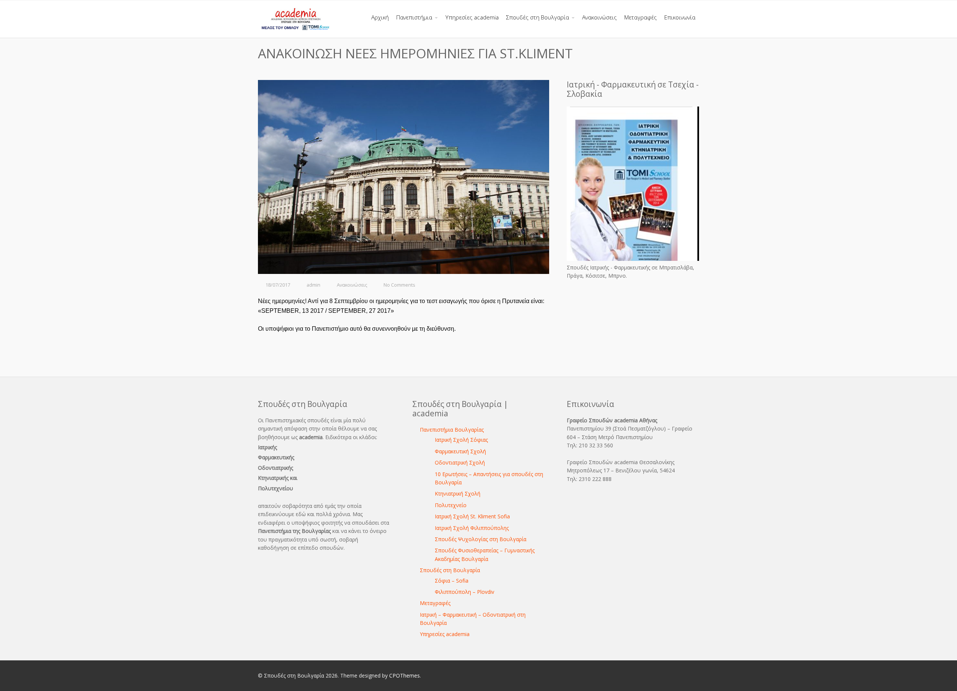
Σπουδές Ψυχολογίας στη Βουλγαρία (480, 539)
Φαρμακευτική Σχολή (460, 451)
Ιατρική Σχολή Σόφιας (461, 439)
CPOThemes (404, 675)
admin (313, 285)
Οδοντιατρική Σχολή (460, 462)
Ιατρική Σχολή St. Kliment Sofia (472, 516)
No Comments (399, 285)
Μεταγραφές (435, 603)
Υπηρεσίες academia (445, 634)
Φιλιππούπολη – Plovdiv (464, 591)
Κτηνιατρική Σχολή (457, 493)
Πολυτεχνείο (451, 505)
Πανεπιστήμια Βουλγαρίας (452, 429)
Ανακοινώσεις (352, 285)
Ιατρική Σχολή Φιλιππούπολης (472, 527)
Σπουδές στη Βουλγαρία (450, 570)
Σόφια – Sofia (451, 580)
